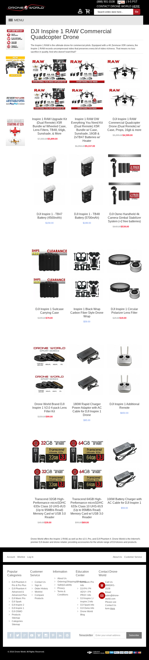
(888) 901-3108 (106, 1)
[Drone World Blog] (67, 635)
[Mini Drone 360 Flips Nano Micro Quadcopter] (15, 120)
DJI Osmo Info (87, 608)
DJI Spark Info (87, 605)
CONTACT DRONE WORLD (118, 6)
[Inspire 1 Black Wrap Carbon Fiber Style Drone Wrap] (87, 261)
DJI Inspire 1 (18, 608)
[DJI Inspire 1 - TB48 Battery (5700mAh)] (87, 166)
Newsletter (86, 635)
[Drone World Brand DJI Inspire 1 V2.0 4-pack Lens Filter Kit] (49, 356)
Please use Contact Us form (110, 605)
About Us (117, 557)
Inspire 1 (88, 598)
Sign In (38, 585)
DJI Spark (16, 601)
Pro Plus (22, 585)
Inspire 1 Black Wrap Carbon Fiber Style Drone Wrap (86, 313)
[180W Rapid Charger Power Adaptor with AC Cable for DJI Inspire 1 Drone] (87, 356)
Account (11, 557)
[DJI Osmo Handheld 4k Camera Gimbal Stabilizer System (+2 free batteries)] (124, 166)
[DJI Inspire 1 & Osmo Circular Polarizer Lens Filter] (124, 261)
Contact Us (40, 582)
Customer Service (133, 557)
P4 (85, 588)
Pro (13, 585)
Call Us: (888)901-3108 (110, 585)
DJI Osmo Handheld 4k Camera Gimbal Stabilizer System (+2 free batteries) (124, 218)
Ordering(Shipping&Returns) (71, 581)
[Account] (80, 12)
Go (136, 11)
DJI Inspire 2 (18, 605)
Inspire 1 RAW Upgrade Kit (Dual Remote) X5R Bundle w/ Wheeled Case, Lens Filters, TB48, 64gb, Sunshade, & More (49, 126)
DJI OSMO (17, 611)
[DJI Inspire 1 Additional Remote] (124, 356)
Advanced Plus (19, 595)
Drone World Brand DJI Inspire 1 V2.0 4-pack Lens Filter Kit (49, 408)
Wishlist (21, 557)
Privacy (61, 588)
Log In (30, 557)
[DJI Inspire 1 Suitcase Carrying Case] (49, 261)
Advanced (17, 592)
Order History (41, 588)
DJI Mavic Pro (18, 598)
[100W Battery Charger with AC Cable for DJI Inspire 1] (124, 451)
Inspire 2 (84, 601)
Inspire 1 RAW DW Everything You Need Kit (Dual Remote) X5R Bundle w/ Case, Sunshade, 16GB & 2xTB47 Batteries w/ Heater (87, 129)
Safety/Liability (64, 585)
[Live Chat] (121, 1)
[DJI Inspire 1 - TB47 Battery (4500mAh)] (49, 166)
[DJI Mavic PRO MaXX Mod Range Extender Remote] (15, 58)
